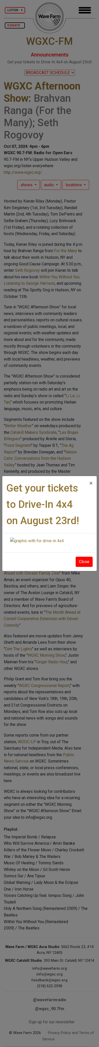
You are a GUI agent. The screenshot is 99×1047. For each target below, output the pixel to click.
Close (84, 561)
